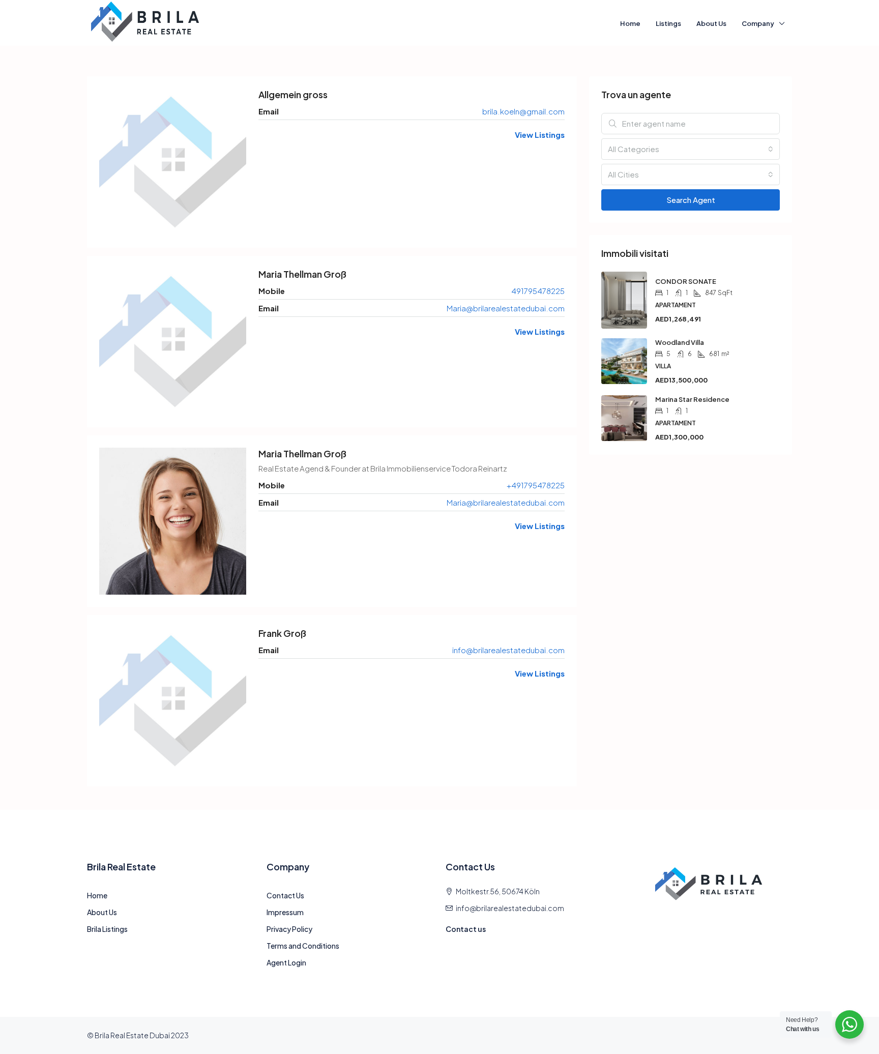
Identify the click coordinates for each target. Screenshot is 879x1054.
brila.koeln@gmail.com (523, 111)
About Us (711, 23)
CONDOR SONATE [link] (685, 281)
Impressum (285, 912)
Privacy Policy (289, 928)
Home (630, 23)
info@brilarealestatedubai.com (508, 650)
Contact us (466, 928)
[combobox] (690, 149)
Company (758, 23)
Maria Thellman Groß (302, 274)
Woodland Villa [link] (679, 342)
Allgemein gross (293, 94)
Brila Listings (107, 928)
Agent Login (286, 962)
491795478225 (538, 291)
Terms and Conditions (303, 945)
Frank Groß (282, 633)
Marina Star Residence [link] (692, 399)
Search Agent (690, 199)
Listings (668, 23)
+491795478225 (536, 485)
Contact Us (285, 895)
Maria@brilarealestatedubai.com (506, 308)
